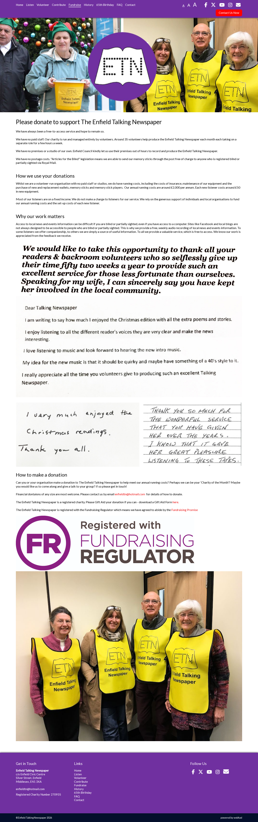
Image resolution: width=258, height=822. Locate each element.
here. (176, 502)
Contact (130, 4)
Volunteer (43, 4)
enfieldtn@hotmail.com (130, 494)
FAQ (119, 4)
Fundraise (75, 4)
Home (19, 4)
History (88, 4)
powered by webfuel (231, 817)
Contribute (59, 4)
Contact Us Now (229, 12)
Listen (30, 4)
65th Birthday (105, 4)
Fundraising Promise (184, 510)
